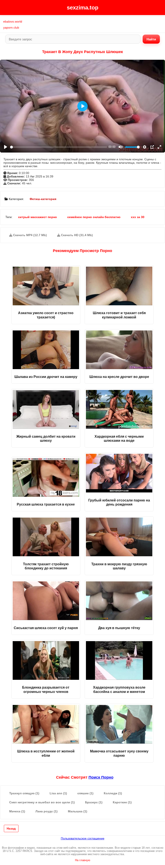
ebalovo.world (12, 21)
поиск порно (101, 777)
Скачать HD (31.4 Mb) (76, 235)
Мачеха (17, 811)
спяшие (85, 793)
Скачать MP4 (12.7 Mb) (29, 235)
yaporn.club (11, 27)
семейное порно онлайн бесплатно (94, 217)
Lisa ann (58, 793)
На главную (82, 860)
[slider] (58, 147)
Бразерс (93, 802)
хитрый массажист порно (37, 217)
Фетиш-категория (43, 199)
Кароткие (122, 802)
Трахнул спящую (24, 793)
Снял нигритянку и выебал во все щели (42, 802)
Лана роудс (46, 811)
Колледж (113, 793)
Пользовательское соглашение (82, 838)
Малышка (77, 811)
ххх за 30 (137, 217)
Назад (11, 828)
